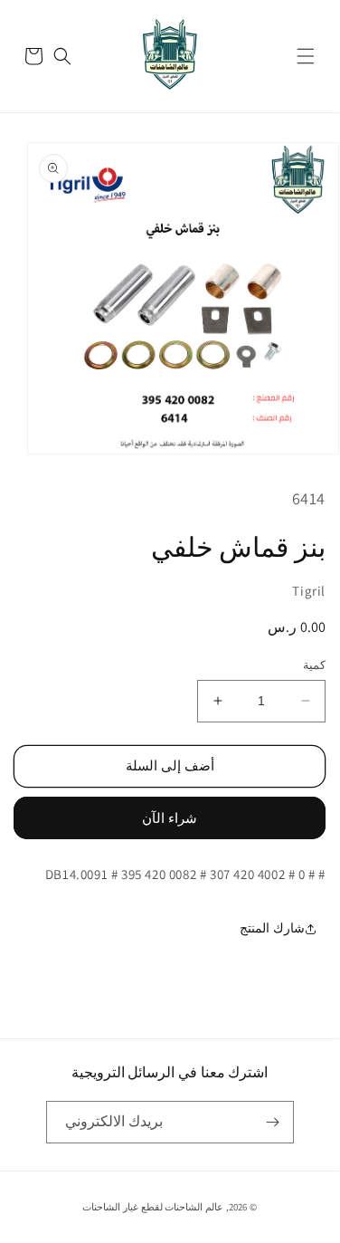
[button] (306, 56)
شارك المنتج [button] (272, 928)
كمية (314, 665)
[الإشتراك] (273, 1122)
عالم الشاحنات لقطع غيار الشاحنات (152, 1206)
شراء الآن (169, 818)
